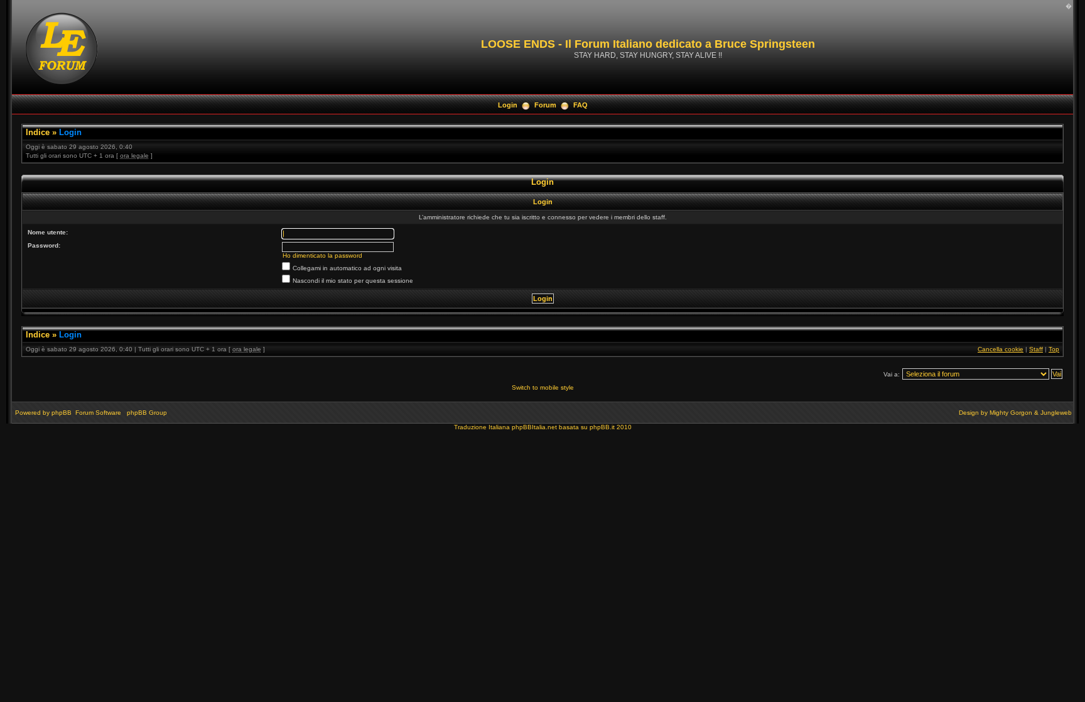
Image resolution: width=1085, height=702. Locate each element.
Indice (38, 132)
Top (1054, 349)
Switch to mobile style (543, 387)
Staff (1036, 349)
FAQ (580, 105)
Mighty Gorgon (1011, 412)
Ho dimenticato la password (322, 255)
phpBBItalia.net (534, 427)
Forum (545, 105)
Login (507, 105)
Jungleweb (1056, 412)
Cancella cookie (1000, 349)
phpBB (61, 412)
